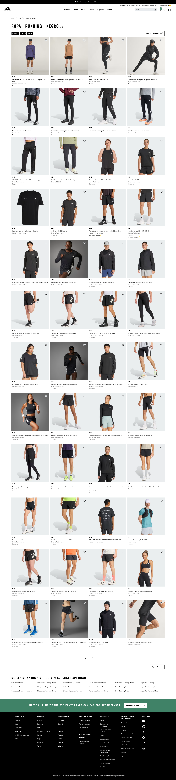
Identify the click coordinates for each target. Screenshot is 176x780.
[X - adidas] (151, 732)
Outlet (109, 10)
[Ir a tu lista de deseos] (164, 9)
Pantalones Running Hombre (99, 691)
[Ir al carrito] (169, 9)
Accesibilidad (120, 775)
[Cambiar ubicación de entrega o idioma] (170, 5)
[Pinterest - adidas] (151, 738)
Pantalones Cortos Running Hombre (98, 683)
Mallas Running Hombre (72, 683)
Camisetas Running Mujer (46, 683)
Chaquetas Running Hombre (47, 691)
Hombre (67, 10)
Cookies (83, 775)
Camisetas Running (18, 687)
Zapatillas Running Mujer (149, 691)
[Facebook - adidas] (151, 721)
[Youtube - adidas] (151, 749)
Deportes (100, 10)
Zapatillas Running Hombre (150, 687)
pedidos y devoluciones (142, 5)
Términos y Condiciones (107, 775)
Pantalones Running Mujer (124, 683)
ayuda (133, 5)
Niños (83, 10)
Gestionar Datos (75, 775)
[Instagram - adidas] (151, 727)
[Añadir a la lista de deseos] (46, 41)
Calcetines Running (18, 683)
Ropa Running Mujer (122, 691)
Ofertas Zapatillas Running (72, 691)
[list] (78, 33)
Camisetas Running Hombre (21, 691)
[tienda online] (7, 8)
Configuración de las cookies (60, 775)
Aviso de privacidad (93, 775)
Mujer (76, 10)
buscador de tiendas (124, 5)
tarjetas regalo (154, 5)
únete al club (163, 5)
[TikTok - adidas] (151, 743)
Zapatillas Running (147, 683)
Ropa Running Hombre (123, 687)
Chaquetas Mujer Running (46, 687)
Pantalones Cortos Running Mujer (101, 687)
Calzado (91, 10)
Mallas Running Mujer (71, 687)
